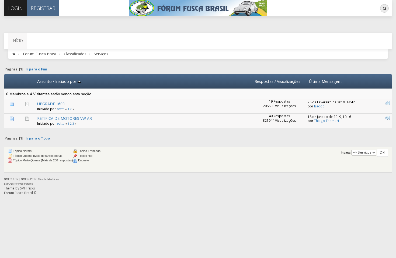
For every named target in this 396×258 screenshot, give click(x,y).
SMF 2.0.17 (11, 179)
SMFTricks (27, 188)
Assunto (44, 81)
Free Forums (25, 183)
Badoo (319, 106)
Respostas (264, 81)
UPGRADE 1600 (51, 103)
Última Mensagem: (325, 81)
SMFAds (9, 183)
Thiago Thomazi (326, 120)
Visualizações (288, 81)
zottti (60, 109)
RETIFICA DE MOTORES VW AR (64, 118)
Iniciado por (66, 81)
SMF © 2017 (29, 179)
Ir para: (346, 152)
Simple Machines (48, 179)
